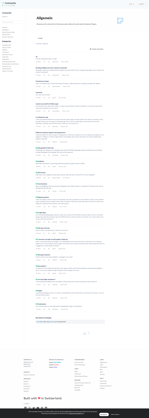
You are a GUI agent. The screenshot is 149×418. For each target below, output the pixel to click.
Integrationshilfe (6, 68)
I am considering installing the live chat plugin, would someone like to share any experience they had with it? (66, 281)
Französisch (27, 386)
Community (39, 43)
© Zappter (26, 403)
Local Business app (42, 117)
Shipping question (43, 197)
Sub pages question (43, 255)
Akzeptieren (103, 414)
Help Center (103, 381)
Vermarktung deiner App (8, 61)
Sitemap (102, 374)
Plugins (39, 291)
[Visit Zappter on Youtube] (38, 408)
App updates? (41, 266)
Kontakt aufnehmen (29, 375)
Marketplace (5, 30)
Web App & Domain (43, 228)
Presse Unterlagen (79, 364)
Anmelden (39, 322)
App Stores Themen (7, 54)
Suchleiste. (40, 161)
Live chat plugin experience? (46, 279)
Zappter (55, 362)
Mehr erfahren (115, 414)
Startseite (4, 27)
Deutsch (4, 16)
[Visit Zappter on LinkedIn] (46, 408)
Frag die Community (97, 49)
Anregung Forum (6, 66)
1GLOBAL (77, 390)
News (101, 372)
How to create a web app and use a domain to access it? (52, 230)
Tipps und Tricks (6, 47)
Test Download (42, 184)
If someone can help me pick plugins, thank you (52, 239)
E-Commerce (5, 52)
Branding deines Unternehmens (10, 64)
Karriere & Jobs (78, 362)
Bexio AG (77, 387)
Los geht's (141, 4)
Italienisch (27, 388)
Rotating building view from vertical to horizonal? (51, 68)
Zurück (40, 38)
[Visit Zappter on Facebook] (26, 408)
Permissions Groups (42, 81)
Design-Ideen (5, 59)
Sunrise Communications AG (82, 383)
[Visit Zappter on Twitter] (34, 408)
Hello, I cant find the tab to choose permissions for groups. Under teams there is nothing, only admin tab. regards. (68, 83)
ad (36, 56)
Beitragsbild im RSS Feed (45, 148)
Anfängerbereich (6, 45)
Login (131, 4)
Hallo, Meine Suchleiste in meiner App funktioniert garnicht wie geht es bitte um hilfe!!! (60, 163)
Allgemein (4, 50)
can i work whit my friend (43, 95)
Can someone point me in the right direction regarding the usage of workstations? (59, 306)
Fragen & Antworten (105, 386)
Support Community (7, 71)
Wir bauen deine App (7, 37)
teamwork (39, 92)
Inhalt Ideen (5, 57)
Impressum (77, 374)
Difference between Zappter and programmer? (51, 132)
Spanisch (26, 391)
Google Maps (41, 213)
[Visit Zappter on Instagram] (30, 408)
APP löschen (41, 172)
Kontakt (102, 388)
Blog (101, 369)
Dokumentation (6, 34)
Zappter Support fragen (8, 32)
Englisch (26, 381)
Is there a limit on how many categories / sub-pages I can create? (54, 257)
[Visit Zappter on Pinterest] (42, 408)
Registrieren (50, 322)
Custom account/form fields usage (47, 104)
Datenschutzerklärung (80, 376)
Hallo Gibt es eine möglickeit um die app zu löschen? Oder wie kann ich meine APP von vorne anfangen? (65, 175)
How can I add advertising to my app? (46, 59)
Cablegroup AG (78, 385)
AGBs (76, 371)
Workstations (41, 304)
